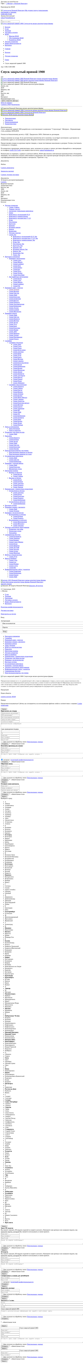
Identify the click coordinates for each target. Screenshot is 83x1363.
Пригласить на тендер (8, 614)
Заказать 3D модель (36, 586)
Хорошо (4, 709)
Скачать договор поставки (10, 174)
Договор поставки (7, 610)
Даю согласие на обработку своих (23, 742)
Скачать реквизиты (7, 168)
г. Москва (9, 3)
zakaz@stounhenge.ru (8, 18)
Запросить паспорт (7, 171)
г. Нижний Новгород (20, 3)
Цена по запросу (6, 103)
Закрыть (4, 782)
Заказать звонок (6, 584)
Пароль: (5, 627)
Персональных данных (35, 742)
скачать (8, 697)
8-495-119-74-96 (15, 150)
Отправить (5, 744)
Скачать (4, 182)
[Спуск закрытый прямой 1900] (29, 78)
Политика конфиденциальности (12, 607)
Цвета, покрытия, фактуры (10, 101)
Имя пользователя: (8, 623)
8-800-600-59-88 (6, 14)
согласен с (18, 760)
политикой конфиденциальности (22, 760)
